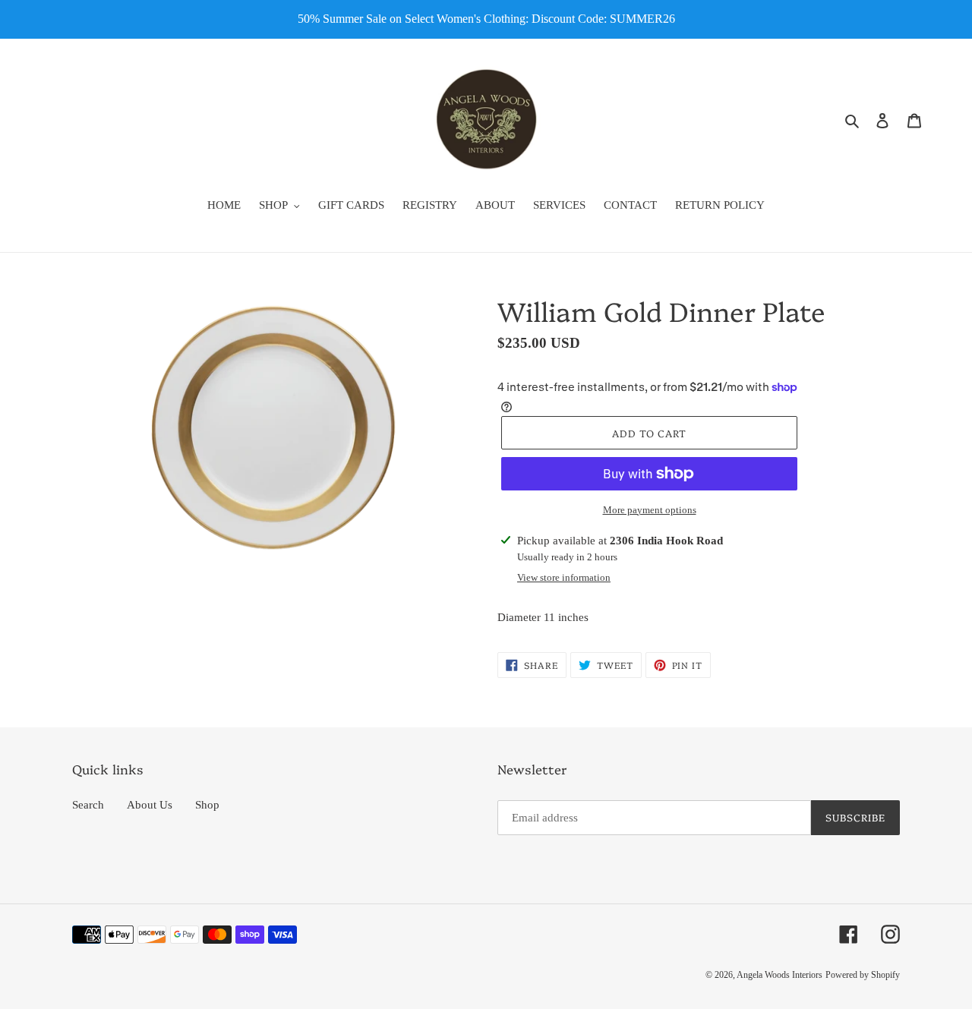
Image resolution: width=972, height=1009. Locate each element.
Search (88, 805)
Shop (207, 805)
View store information (564, 577)
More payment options (649, 510)
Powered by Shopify (862, 975)
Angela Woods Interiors (779, 975)
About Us (149, 805)
